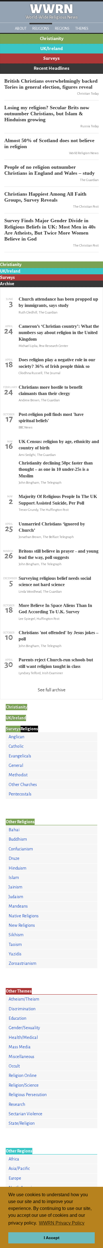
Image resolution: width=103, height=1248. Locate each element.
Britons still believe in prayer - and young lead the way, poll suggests (58, 554)
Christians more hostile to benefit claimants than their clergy (50, 390)
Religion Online (23, 1075)
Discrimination (22, 1009)
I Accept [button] (52, 1237)
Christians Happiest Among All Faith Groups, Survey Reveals (45, 197)
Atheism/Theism (24, 999)
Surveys (51, 58)
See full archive (52, 690)
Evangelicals (20, 756)
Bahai (14, 830)
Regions (62, 28)
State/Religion (22, 1123)
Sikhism (16, 934)
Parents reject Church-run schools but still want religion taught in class (56, 662)
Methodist (18, 775)
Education (17, 1018)
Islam (14, 877)
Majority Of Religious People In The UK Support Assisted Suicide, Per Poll (58, 499)
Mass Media (20, 1047)
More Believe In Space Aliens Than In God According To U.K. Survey (55, 608)
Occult (14, 1066)
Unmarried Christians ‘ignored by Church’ (52, 527)
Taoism (15, 944)
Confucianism (21, 849)
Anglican (16, 737)
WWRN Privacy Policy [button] (61, 1223)
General (16, 765)
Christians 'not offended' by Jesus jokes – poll (58, 635)
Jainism (15, 887)
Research (17, 1104)
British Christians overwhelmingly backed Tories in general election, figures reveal (51, 84)
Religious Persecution (28, 1094)
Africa (14, 1159)
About (21, 28)
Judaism (16, 896)
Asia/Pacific (19, 1168)
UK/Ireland (51, 48)
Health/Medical (23, 1037)
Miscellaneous (21, 1056)
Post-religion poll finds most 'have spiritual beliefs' (51, 417)
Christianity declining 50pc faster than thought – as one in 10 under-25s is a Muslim (56, 469)
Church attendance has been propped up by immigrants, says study (58, 302)
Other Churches (23, 784)
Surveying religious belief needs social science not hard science (55, 581)
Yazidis (15, 954)
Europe (15, 1178)
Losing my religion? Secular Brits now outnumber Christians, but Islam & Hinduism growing (46, 113)
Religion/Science (24, 1085)
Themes (81, 28)
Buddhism (18, 839)
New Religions (22, 925)
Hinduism (17, 868)
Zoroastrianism (22, 963)
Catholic (16, 746)
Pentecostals (20, 794)
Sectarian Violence (25, 1114)
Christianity (52, 38)
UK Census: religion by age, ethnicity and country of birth (59, 444)
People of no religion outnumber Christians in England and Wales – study (49, 170)
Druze (14, 858)
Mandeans (18, 906)
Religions (40, 28)
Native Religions (24, 916)
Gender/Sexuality (24, 1027)
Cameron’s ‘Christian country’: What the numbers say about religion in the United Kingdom (59, 333)
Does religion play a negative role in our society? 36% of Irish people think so (57, 362)
